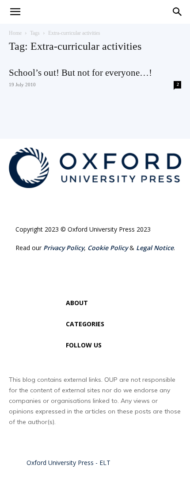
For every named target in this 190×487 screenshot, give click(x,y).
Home (15, 33)
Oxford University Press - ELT (68, 462)
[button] (177, 12)
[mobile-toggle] (15, 12)
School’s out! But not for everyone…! (80, 72)
